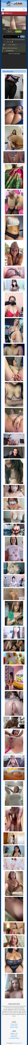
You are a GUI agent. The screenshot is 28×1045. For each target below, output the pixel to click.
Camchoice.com (17, 1043)
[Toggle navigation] (24, 9)
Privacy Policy (14, 1024)
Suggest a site (14, 1033)
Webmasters (14, 1036)
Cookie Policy (14, 1025)
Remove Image (14, 1027)
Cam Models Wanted (14, 1038)
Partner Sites (14, 1035)
